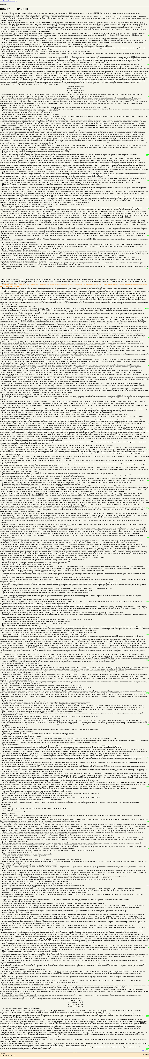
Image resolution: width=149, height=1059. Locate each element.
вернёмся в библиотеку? (8, 1)
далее (144, 1050)
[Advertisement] (73, 273)
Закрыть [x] (145, 1054)
